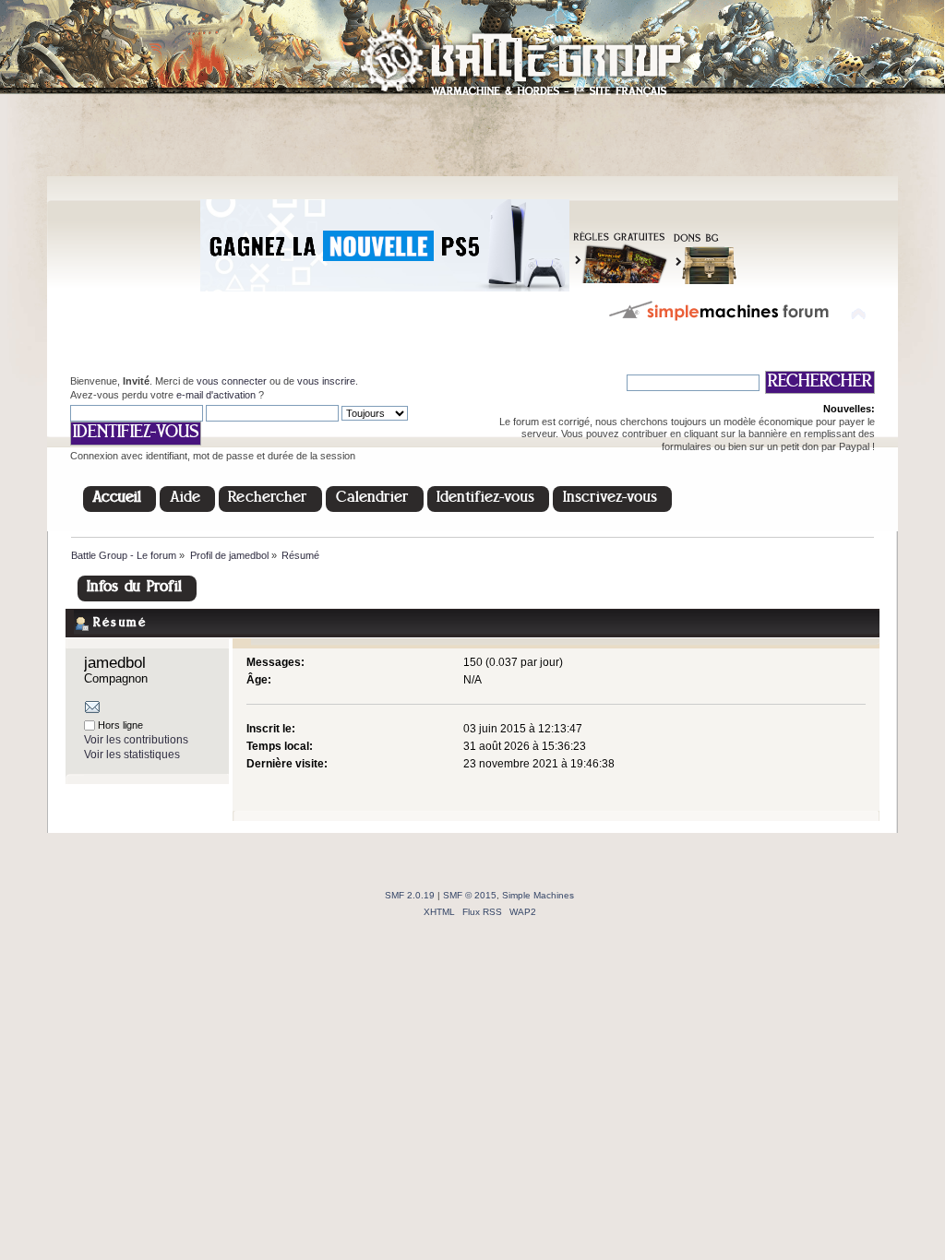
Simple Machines (538, 895)
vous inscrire (326, 380)
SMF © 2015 (469, 895)
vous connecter (232, 380)
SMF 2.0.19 (410, 895)
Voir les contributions (136, 739)
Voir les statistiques (132, 754)
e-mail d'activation (216, 394)
